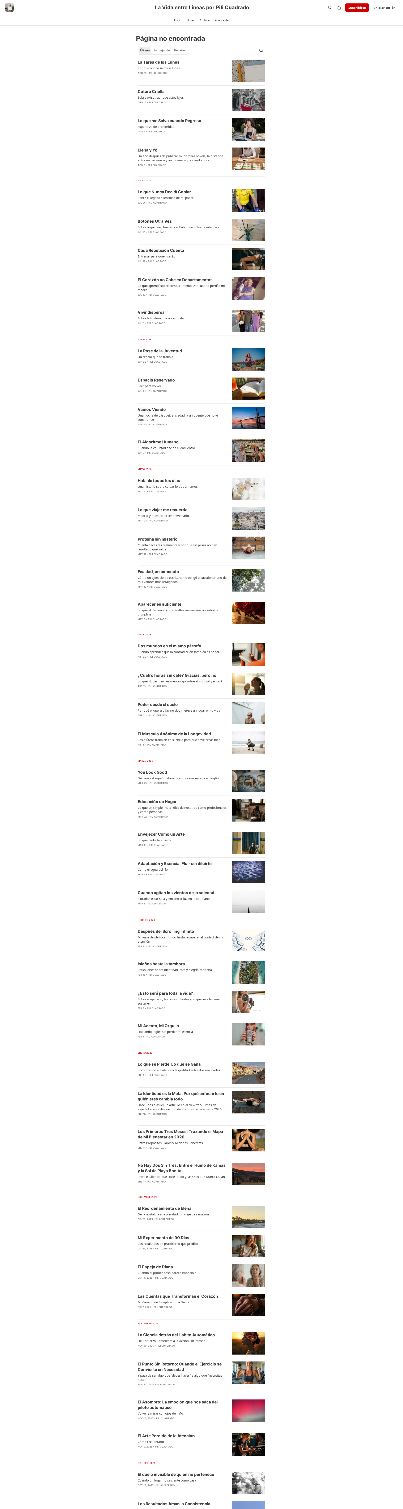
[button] (177, 20)
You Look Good (152, 772)
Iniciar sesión (384, 7)
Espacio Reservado (156, 380)
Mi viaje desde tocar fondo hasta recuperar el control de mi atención (180, 939)
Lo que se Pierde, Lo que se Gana (169, 1064)
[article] (201, 71)
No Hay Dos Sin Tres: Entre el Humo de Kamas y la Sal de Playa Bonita (182, 1168)
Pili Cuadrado (158, 73)
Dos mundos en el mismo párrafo (169, 646)
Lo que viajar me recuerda (162, 509)
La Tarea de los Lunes (158, 62)
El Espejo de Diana (155, 1267)
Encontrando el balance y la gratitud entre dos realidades (179, 1070)
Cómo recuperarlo (151, 1442)
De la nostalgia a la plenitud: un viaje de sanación (173, 1214)
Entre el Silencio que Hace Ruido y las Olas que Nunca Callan (181, 1177)
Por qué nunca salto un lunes (159, 68)
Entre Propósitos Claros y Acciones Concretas (170, 1143)
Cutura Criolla (151, 91)
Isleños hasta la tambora (161, 964)
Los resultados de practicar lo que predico (168, 1243)
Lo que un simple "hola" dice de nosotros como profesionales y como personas (182, 809)
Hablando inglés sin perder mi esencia (165, 1032)
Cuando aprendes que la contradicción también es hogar (178, 652)
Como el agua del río (153, 869)
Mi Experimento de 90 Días (163, 1237)
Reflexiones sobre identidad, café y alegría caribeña (175, 970)
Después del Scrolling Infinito (166, 931)
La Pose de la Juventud (160, 351)
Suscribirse (357, 7)
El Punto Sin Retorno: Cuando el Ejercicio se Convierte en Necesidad (180, 1367)
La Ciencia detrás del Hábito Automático (176, 1335)
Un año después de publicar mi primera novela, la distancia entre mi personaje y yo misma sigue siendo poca (180, 158)
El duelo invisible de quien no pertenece (176, 1474)
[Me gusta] (140, 750)
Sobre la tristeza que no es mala (161, 318)
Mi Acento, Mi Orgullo (158, 1025)
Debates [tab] (179, 50)
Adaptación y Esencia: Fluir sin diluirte (175, 863)
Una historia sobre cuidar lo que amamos (168, 486)
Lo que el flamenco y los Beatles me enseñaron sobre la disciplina (178, 612)
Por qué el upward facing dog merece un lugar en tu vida (179, 710)
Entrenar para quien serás (156, 256)
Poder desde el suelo (158, 704)
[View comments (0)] (169, 78)
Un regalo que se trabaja (155, 357)
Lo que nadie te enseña (154, 840)
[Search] (330, 7)
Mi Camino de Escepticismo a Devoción (166, 1302)
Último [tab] (145, 50)
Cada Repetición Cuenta (161, 250)
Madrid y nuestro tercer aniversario (163, 515)
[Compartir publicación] (339, 7)
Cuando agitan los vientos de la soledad (176, 892)
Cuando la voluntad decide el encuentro (166, 448)
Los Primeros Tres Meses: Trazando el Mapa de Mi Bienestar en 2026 (180, 1134)
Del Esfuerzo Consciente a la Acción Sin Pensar (171, 1341)
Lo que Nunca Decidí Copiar (164, 191)
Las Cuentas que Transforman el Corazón (178, 1296)
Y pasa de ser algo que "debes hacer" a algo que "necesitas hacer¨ (180, 1377)
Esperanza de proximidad (156, 126)
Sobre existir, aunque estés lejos (161, 97)
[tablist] (163, 50)
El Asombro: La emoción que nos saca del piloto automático (178, 1405)
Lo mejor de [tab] (162, 50)
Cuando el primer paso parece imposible (167, 1273)
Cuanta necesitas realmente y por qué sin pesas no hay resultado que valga (177, 547)
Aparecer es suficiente (159, 604)
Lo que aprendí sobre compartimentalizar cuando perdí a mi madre (181, 288)
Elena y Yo (147, 150)
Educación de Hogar (157, 801)
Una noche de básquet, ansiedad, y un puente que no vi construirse (178, 417)
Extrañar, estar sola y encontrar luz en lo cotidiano (174, 898)
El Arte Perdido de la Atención (166, 1435)
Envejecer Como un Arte (161, 834)
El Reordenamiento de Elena (164, 1208)
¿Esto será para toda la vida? (165, 993)
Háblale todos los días (159, 480)
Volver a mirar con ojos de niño (160, 1413)
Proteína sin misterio (158, 539)
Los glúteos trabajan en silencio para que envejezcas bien (179, 740)
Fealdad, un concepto (158, 571)
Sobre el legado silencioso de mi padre (166, 198)
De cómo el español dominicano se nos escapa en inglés (178, 778)
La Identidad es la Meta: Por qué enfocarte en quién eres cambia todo (181, 1096)
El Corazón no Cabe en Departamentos (175, 279)
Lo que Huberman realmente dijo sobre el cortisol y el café (180, 681)
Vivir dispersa (151, 312)
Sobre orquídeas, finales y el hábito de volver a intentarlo (179, 227)
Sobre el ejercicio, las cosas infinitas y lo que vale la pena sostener (179, 1001)
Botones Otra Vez (155, 221)
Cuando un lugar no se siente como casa (167, 1480)
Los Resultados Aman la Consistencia (174, 1503)
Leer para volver (149, 386)
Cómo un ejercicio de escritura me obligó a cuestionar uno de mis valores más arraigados (182, 579)
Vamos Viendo (152, 409)
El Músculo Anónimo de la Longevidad (174, 734)
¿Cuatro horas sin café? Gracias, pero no (177, 675)
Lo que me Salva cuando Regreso (169, 120)
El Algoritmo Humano (158, 442)
